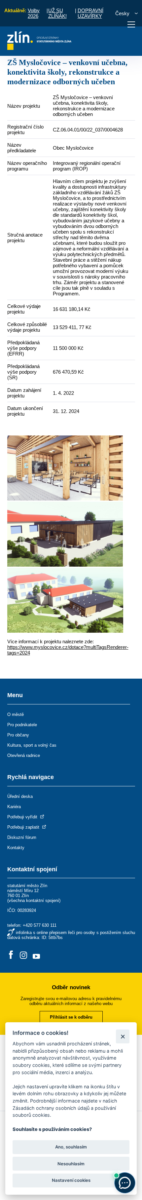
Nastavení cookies (71, 1180)
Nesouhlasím (71, 1163)
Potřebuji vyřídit (23, 816)
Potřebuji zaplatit (24, 827)
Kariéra (14, 806)
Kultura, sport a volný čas (31, 745)
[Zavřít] (122, 1036)
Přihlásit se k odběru (71, 1017)
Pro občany (18, 734)
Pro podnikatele (22, 724)
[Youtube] (36, 955)
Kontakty (15, 847)
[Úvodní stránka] (39, 48)
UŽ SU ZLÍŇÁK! (57, 13)
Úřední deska (20, 796)
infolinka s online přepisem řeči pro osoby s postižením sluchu (75, 932)
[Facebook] (11, 955)
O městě (15, 714)
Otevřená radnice (23, 755)
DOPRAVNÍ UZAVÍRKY (90, 13)
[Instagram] (23, 955)
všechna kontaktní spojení (34, 900)
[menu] (131, 24)
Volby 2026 (34, 13)
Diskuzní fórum (21, 837)
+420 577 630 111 (39, 925)
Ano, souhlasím (71, 1146)
